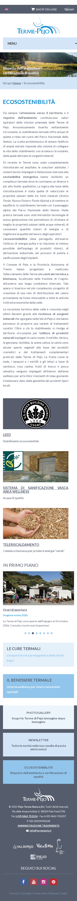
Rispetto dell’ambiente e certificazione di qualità (38, 774)
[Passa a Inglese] (6, 9)
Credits (64, 893)
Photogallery (39, 712)
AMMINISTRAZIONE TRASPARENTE (38, 825)
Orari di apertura (15, 609)
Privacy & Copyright (20, 893)
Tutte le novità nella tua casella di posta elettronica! (38, 747)
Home (17, 83)
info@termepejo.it (40, 830)
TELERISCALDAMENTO (21, 545)
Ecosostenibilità (38, 767)
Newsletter (38, 740)
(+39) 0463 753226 (27, 816)
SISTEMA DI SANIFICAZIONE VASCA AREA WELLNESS (35, 490)
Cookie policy (40, 893)
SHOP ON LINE (46, 9)
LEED (7, 435)
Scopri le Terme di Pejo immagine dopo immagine (38, 719)
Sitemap (53, 893)
